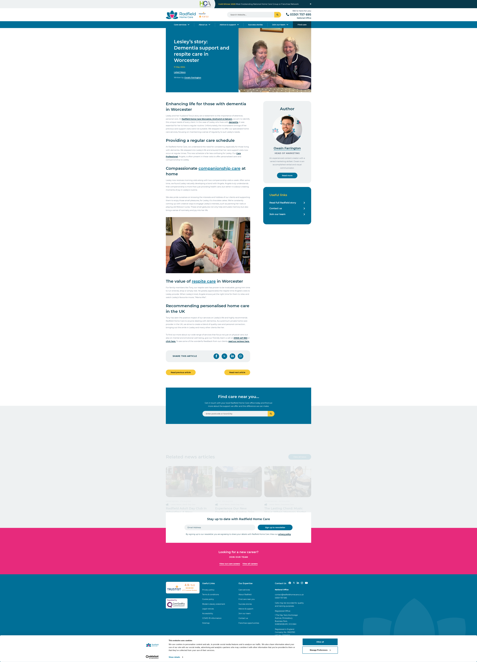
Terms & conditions (210, 594)
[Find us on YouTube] (306, 583)
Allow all (320, 642)
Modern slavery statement (213, 604)
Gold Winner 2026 (226, 4)
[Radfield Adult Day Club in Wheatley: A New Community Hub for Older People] (189, 481)
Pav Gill (218, 501)
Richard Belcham (270, 501)
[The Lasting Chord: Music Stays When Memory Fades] (287, 481)
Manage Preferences (319, 650)
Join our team (278, 24)
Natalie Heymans (172, 501)
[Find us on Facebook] (290, 583)
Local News (225, 504)
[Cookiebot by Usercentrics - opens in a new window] (152, 657)
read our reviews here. (238, 341)
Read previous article (181, 372)
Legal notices (208, 609)
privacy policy (284, 534)
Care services (180, 24)
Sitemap (206, 623)
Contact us (275, 208)
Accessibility (207, 613)
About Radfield (244, 594)
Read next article (237, 372)
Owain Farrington (192, 77)
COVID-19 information (211, 618)
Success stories (255, 24)
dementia (233, 122)
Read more (287, 175)
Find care (302, 24)
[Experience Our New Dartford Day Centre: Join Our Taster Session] (238, 481)
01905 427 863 (240, 338)
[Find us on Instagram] (302, 583)
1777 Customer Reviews (189, 590)
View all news (299, 457)
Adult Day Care (189, 504)
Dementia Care (287, 504)
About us (203, 24)
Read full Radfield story (282, 202)
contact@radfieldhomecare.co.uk (289, 595)
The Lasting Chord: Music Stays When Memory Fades (285, 510)
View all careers (250, 564)
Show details (174, 657)
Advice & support (228, 24)
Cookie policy (208, 599)
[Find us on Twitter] (294, 583)
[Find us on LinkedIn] (298, 583)
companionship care (219, 168)
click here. (171, 341)
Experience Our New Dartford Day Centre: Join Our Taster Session (234, 512)
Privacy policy (208, 590)
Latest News (180, 72)
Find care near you (246, 599)
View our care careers (229, 564)
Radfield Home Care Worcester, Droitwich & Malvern (207, 119)
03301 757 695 (300, 14)
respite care (204, 281)
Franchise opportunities (248, 623)
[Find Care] (271, 413)
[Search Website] (277, 14)
